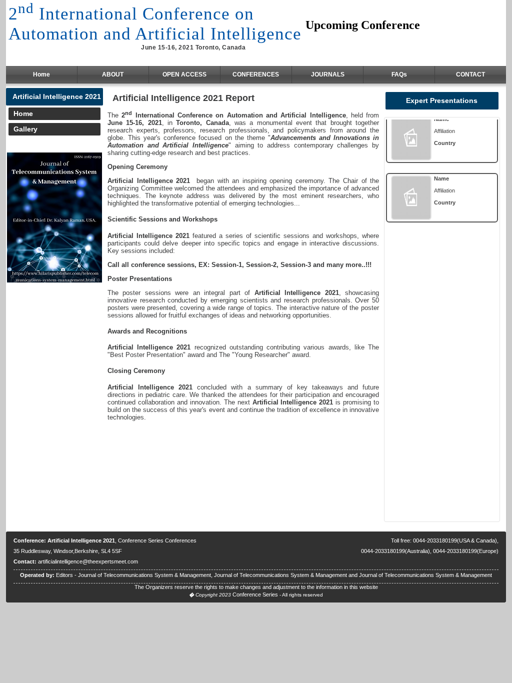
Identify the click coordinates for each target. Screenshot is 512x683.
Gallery (26, 129)
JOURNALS (327, 74)
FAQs (399, 74)
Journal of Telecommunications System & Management (144, 575)
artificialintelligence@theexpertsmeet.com (88, 561)
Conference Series (255, 595)
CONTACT (470, 74)
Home (41, 74)
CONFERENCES (255, 74)
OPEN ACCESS (184, 74)
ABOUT (113, 74)
